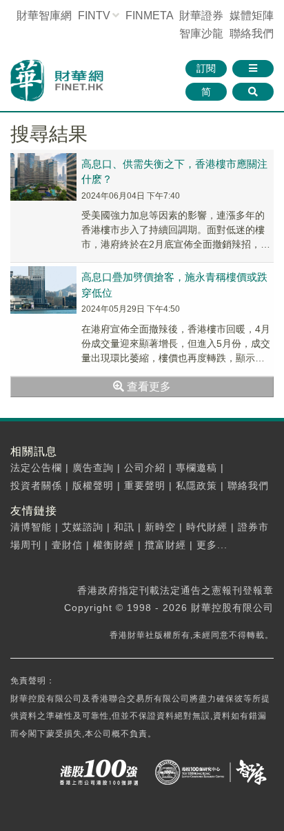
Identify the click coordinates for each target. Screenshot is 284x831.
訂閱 (206, 68)
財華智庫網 (44, 15)
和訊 (124, 526)
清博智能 (31, 526)
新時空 (160, 526)
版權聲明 (93, 485)
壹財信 (67, 544)
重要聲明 (144, 485)
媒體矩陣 (252, 15)
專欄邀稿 (196, 467)
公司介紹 (144, 467)
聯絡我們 (252, 33)
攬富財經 (165, 544)
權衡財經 (113, 544)
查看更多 (147, 386)
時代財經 (206, 526)
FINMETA (149, 15)
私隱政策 (196, 485)
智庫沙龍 (201, 33)
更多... (211, 544)
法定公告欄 (36, 467)
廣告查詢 (93, 467)
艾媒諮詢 (82, 526)
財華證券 (201, 15)
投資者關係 (36, 485)
